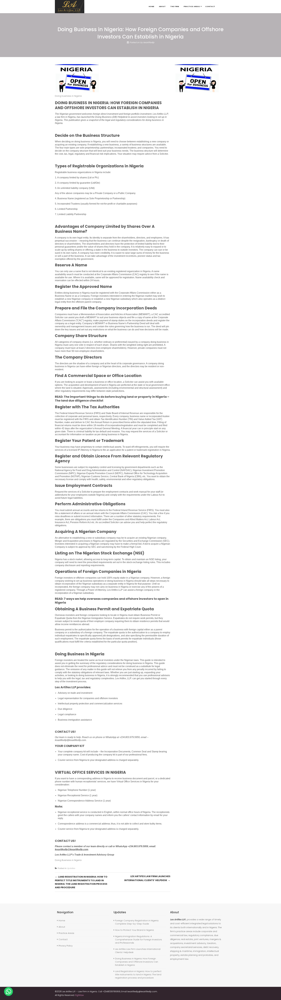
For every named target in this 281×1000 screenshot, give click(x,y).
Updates (71, 868)
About (62, 926)
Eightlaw (79, 995)
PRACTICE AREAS (192, 6)
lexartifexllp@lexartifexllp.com (70, 740)
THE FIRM (174, 6)
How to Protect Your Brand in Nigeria (134, 930)
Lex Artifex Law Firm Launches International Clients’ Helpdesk (147, 878)
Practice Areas (66, 933)
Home (62, 920)
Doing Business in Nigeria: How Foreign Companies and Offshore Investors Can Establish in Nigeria (136, 962)
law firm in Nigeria (66, 117)
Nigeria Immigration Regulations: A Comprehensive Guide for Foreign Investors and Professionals (138, 939)
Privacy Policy (66, 945)
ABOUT (162, 6)
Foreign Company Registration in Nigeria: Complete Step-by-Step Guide (137, 922)
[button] (8, 991)
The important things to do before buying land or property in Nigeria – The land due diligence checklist (112, 399)
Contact (63, 939)
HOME (151, 6)
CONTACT (210, 6)
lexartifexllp (148, 42)
